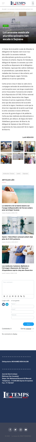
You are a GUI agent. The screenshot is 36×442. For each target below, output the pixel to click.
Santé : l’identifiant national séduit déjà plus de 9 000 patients (17, 238)
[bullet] (18, 296)
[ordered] (15, 296)
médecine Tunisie (8, 173)
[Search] (33, 3)
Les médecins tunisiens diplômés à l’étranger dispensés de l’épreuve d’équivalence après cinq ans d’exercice (17, 268)
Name (13, 304)
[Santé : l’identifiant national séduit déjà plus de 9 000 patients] (18, 225)
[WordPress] (7, 304)
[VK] (3, 304)
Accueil (4, 9)
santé (18, 173)
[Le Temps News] (18, 3)
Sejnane (25, 173)
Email (13, 309)
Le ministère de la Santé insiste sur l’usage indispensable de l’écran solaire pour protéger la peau (17, 208)
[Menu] (3, 3)
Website (13, 315)
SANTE (6, 25)
